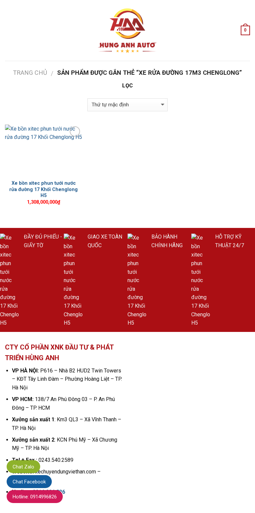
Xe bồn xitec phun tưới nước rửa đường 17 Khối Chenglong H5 (43, 189)
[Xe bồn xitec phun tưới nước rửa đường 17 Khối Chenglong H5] (43, 150)
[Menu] (9, 30)
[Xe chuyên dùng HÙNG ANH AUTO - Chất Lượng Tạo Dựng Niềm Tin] (127, 30)
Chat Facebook (29, 482)
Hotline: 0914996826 (35, 497)
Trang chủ (30, 72)
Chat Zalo (23, 467)
